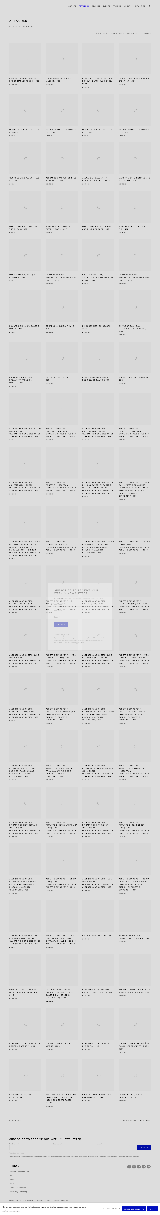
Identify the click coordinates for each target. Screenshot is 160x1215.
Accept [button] (152, 1209)
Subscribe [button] (61, 616)
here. (82, 634)
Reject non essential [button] (134, 1209)
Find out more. (14, 1211)
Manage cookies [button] (111, 1209)
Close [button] (106, 580)
